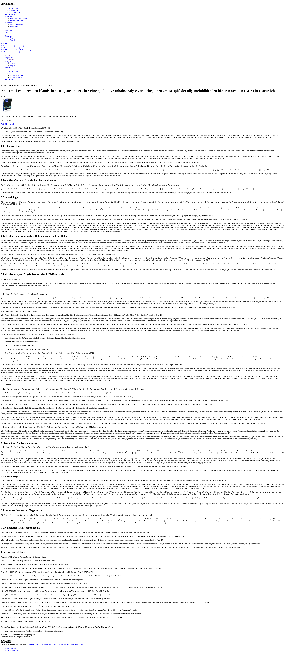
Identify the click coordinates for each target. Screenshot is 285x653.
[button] (8, 62)
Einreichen (9, 16)
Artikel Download (7, 124)
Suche (7, 32)
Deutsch (13, 38)
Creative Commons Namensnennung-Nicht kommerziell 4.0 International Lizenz (55, 644)
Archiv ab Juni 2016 (12, 12)
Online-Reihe (10, 14)
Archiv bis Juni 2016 (12, 10)
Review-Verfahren (16, 20)
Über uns (8, 22)
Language (8, 36)
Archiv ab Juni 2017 (17, 77)
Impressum (9, 30)
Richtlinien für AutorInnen (19, 18)
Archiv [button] (7, 73)
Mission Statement (16, 24)
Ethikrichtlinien (10, 648)
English (12, 40)
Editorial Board (15, 26)
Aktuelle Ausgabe (11, 8)
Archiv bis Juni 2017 (17, 75)
